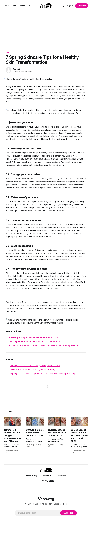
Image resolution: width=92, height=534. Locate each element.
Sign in (70, 5)
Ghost (51, 481)
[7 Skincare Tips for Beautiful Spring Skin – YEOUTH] (32, 369)
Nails (14, 5)
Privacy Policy (31, 476)
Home (6, 5)
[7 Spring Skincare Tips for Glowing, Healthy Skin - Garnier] (35, 365)
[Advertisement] (46, 28)
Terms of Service (47, 476)
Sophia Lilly (17, 69)
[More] (29, 5)
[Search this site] (62, 5)
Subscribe (82, 6)
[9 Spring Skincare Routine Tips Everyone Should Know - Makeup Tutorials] (42, 373)
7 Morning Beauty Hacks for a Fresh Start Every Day (33, 337)
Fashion (22, 5)
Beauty (8, 52)
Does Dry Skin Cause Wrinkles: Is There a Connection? (34, 341)
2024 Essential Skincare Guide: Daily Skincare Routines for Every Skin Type (44, 345)
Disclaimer (62, 476)
